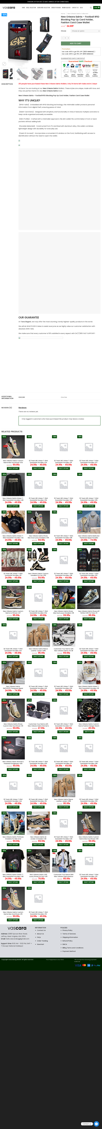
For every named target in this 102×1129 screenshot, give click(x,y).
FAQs (39, 858)
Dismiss (72, 2)
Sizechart (40, 865)
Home (63, 14)
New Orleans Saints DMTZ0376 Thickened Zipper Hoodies (13, 609)
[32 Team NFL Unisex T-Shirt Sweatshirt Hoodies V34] (13, 555)
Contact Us (41, 851)
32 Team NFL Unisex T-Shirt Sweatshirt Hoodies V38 (63, 458)
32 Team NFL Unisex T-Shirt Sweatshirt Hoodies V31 (13, 495)
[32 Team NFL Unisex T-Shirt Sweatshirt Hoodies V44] (13, 706)
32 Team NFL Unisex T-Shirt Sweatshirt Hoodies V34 (13, 570)
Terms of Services (69, 855)
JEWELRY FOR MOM (56, 8)
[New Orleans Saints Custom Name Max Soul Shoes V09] (89, 744)
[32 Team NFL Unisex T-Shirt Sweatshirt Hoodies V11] (63, 668)
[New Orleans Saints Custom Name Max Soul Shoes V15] (13, 819)
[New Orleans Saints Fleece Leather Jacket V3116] (38, 555)
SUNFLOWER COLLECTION (43, 8)
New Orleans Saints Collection (78, 14)
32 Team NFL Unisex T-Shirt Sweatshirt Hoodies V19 (38, 721)
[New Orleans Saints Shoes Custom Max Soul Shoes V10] (13, 631)
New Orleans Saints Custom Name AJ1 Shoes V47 (13, 533)
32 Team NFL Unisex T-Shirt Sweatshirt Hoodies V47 (63, 646)
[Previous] (5, 39)
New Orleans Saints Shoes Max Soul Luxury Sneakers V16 (63, 533)
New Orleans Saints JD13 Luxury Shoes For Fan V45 (38, 796)
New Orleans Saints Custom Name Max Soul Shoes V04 (13, 382)
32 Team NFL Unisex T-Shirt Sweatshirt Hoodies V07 (88, 382)
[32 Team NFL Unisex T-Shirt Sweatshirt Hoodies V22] (89, 781)
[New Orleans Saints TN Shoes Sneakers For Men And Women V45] (13, 744)
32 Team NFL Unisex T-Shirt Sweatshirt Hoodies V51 (38, 834)
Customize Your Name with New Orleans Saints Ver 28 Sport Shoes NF (63, 571)
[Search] (91, 8)
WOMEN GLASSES (66, 8)
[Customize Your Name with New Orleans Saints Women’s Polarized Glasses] (38, 631)
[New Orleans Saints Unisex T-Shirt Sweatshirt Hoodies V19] (89, 593)
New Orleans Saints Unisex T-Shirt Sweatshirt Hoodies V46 (13, 420)
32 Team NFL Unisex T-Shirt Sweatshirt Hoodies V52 (38, 420)
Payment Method (69, 872)
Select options (13, 389)
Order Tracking (42, 862)
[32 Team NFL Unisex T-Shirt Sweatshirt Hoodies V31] (13, 480)
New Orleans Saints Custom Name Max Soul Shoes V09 (89, 759)
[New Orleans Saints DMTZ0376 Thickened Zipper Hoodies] (13, 593)
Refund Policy (67, 862)
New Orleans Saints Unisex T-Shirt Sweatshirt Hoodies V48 (13, 796)
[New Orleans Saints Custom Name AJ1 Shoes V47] (13, 518)
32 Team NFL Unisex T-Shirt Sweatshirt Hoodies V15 (63, 382)
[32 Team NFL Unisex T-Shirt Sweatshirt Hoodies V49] (63, 744)
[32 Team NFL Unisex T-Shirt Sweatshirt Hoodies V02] (89, 480)
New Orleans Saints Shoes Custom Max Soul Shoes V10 (13, 646)
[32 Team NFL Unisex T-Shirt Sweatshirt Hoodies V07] (89, 367)
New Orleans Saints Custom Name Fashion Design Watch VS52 (88, 647)
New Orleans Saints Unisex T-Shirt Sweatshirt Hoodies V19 (88, 608)
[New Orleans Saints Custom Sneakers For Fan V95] (38, 480)
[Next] (54, 39)
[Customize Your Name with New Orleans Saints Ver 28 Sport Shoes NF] (63, 555)
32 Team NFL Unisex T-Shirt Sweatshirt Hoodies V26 (63, 495)
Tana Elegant (26, 242)
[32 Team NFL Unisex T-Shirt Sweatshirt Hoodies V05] (89, 405)
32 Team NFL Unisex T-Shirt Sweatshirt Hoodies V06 (63, 608)
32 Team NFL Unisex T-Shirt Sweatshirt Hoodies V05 (88, 420)
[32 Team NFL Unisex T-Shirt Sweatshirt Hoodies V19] (38, 706)
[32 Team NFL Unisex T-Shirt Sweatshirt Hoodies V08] (89, 668)
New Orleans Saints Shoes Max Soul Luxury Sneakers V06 (38, 458)
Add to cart (75, 43)
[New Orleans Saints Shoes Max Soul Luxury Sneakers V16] (63, 518)
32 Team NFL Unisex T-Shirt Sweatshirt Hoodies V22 (88, 796)
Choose (63, 31)
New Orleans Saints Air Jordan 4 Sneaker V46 (38, 759)
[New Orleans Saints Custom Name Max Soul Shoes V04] (13, 367)
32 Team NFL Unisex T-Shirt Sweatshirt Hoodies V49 (63, 759)
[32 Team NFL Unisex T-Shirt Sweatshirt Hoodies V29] (89, 555)
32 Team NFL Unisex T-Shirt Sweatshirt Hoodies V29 (88, 570)
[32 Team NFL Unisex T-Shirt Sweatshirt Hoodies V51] (38, 819)
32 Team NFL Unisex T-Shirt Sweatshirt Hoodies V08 (88, 683)
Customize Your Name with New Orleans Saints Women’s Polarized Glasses (38, 647)
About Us (40, 855)
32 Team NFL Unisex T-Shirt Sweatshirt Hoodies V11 (63, 683)
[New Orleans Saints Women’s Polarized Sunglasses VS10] (13, 668)
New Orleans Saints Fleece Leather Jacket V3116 (38, 570)
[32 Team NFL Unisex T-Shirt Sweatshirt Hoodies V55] (38, 668)
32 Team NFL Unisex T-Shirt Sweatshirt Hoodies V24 (38, 382)
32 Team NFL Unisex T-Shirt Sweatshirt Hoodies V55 (38, 683)
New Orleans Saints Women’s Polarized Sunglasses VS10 (13, 683)
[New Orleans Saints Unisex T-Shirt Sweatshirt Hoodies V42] (13, 443)
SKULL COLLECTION (31, 8)
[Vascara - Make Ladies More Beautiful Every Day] (10, 8)
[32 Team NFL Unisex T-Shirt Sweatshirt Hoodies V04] (38, 518)
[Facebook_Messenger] (96, 1124)
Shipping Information (70, 858)
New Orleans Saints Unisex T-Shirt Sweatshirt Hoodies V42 (13, 458)
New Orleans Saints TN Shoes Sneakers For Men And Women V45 (13, 759)
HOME (23, 8)
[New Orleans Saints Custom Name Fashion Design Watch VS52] (89, 631)
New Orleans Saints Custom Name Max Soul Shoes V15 (13, 834)
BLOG (81, 8)
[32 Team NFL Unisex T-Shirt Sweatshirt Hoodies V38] (63, 443)
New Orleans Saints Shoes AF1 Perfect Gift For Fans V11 (88, 533)
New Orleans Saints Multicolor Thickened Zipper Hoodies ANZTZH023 (89, 458)
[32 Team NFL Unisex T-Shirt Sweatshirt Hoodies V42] (38, 593)
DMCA (65, 865)
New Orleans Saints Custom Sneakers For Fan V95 (38, 495)
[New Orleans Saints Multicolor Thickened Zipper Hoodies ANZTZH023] (89, 443)
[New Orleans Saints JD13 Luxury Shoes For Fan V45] (38, 781)
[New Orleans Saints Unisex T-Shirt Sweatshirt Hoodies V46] (13, 405)
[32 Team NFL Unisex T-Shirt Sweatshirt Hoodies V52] (38, 405)
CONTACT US (75, 8)
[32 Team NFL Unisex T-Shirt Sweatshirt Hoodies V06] (63, 593)
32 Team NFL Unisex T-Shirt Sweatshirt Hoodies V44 (13, 721)
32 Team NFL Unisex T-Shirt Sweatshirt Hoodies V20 (63, 420)
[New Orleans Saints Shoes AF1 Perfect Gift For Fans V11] (89, 518)
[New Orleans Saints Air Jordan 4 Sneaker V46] (38, 744)
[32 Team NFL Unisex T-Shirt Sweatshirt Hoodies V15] (63, 367)
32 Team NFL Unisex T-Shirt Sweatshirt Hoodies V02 (88, 495)
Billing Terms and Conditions (73, 869)
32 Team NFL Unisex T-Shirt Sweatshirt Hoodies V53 (88, 721)
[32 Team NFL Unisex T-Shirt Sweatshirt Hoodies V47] (63, 631)
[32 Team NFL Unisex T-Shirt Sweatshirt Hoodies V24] (38, 367)
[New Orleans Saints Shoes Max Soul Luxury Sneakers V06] (38, 443)
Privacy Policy (67, 851)
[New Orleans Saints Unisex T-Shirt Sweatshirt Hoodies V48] (13, 781)
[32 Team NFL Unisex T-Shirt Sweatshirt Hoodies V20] (63, 405)
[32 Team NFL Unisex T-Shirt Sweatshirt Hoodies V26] (63, 480)
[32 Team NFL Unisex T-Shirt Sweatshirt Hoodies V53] (89, 706)
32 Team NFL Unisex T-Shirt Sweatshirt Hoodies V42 (38, 608)
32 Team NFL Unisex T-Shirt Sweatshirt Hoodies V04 (38, 533)
